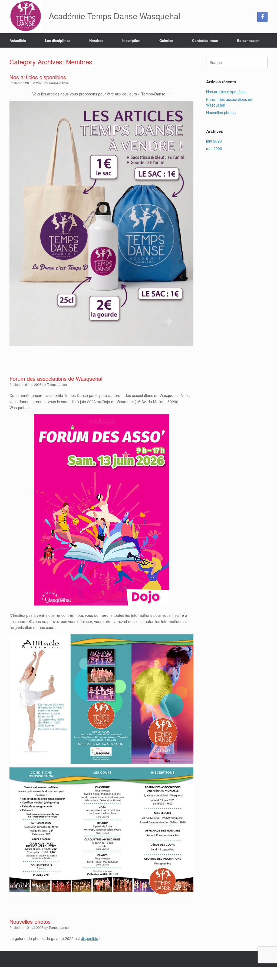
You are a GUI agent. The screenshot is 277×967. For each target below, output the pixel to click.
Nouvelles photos (30, 921)
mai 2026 (214, 148)
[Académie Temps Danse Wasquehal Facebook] (262, 17)
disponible (89, 938)
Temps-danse (59, 83)
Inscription (131, 40)
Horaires (96, 40)
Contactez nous (205, 40)
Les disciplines (57, 40)
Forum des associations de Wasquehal (55, 378)
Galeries (166, 40)
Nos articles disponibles (37, 77)
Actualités (17, 40)
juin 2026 (214, 141)
